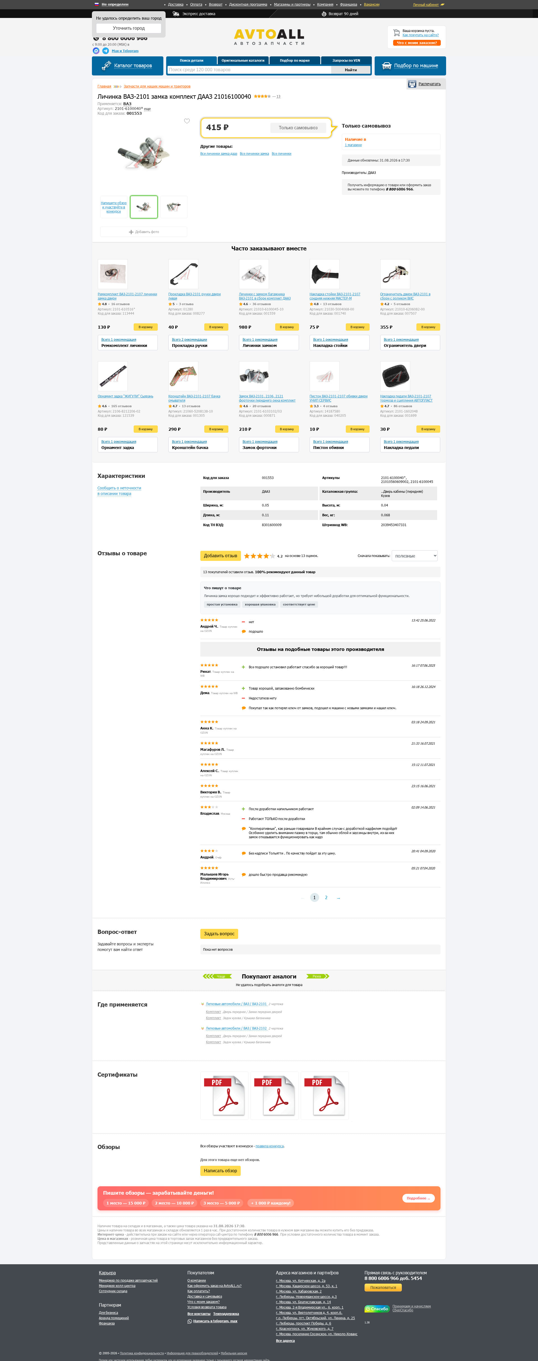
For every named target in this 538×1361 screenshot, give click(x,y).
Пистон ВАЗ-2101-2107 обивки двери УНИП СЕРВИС (339, 398)
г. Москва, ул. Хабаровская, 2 (299, 1291)
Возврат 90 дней (343, 13)
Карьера (107, 1272)
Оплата (196, 4)
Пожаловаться (383, 1287)
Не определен (115, 4)
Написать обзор (220, 1170)
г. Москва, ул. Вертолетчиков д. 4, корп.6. (309, 1312)
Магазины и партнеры (292, 4)
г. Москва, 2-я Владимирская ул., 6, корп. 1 (310, 1307)
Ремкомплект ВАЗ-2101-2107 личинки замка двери (127, 296)
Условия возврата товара (206, 1307)
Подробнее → (418, 1198)
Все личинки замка (254, 153)
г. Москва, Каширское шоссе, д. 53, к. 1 (306, 1286)
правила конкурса (270, 1146)
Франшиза (348, 4)
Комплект (213, 1012)
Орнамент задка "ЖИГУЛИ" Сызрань (125, 396)
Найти (351, 70)
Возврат (215, 4)
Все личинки (281, 153)
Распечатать (430, 83)
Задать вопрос (219, 933)
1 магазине (353, 145)
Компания (325, 4)
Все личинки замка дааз (218, 153)
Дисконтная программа (248, 4)
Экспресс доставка (198, 13)
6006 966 (399, 189)
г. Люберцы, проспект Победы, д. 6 (303, 1323)
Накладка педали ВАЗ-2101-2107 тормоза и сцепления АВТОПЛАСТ (406, 398)
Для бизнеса (108, 1312)
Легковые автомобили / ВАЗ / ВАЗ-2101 (237, 1004)
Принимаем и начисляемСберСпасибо (412, 1308)
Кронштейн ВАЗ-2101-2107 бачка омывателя (194, 398)
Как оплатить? (198, 1291)
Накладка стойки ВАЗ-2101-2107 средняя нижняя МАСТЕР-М (335, 296)
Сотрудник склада (113, 1291)
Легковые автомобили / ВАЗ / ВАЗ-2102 (237, 1028)
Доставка (176, 4)
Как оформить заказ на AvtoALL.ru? (214, 1286)
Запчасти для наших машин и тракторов (157, 86)
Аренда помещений (114, 1318)
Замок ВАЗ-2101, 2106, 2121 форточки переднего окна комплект (267, 398)
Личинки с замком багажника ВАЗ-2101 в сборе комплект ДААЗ (265, 296)
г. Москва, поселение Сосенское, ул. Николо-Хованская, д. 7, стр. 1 (329, 1334)
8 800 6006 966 (124, 37)
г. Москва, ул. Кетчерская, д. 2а (300, 1280)
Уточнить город (129, 28)
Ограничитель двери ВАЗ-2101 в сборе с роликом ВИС (405, 296)
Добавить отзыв (220, 555)
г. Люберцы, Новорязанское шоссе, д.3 (306, 1296)
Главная (104, 86)
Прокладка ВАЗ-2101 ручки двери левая (194, 296)
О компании (196, 1280)
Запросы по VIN (346, 60)
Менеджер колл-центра (117, 1286)
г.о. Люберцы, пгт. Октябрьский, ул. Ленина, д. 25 (315, 1318)
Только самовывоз (298, 127)
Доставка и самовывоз (204, 1296)
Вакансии (371, 4)
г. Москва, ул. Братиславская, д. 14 (303, 1302)
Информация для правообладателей (192, 1353)
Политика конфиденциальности (142, 1353)
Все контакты (198, 1314)
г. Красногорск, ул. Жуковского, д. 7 (304, 1328)
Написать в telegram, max (215, 1321)
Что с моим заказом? (203, 1302)
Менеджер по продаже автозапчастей (128, 1280)
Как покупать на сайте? (421, 35)
